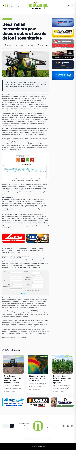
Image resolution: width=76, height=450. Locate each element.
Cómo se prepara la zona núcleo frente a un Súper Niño (37, 378)
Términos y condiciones (52, 427)
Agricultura (26, 425)
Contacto (49, 424)
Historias (27, 428)
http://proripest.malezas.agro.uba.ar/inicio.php (14, 337)
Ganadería (26, 426)
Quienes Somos (51, 426)
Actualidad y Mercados (23, 423)
